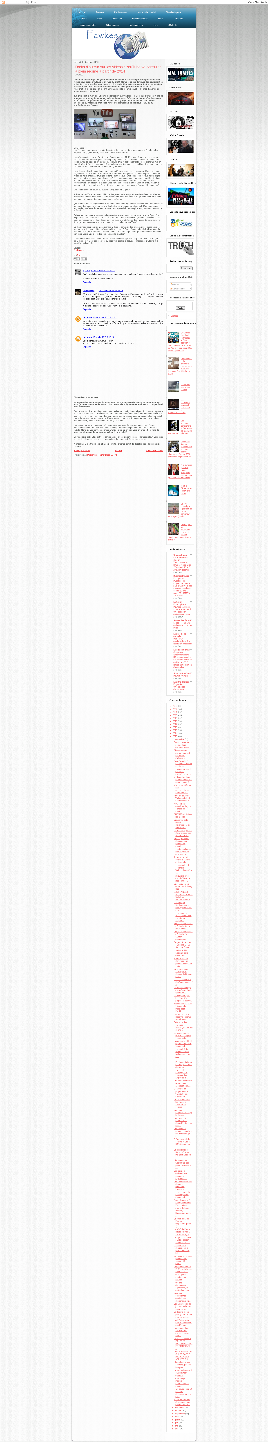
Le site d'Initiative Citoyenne (181, 651)
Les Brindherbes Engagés (181, 683)
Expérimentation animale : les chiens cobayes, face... (182, 1332)
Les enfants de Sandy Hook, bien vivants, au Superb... (182, 917)
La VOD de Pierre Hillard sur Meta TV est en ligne (182, 1232)
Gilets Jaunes (112, 25)
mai (177, 1426)
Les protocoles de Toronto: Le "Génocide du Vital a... (183, 869)
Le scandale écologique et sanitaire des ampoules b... (181, 1074)
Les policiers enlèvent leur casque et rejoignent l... (180, 1175)
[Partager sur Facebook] (85, 258)
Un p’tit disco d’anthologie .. (179, 688)
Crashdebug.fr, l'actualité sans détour (180, 557)
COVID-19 (172, 25)
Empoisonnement (140, 19)
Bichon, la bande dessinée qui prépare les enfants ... (181, 842)
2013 (175, 736)
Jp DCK (86, 270)
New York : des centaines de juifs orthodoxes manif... (182, 808)
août (177, 1417)
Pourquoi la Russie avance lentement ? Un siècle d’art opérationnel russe (182, 610)
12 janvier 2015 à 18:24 (103, 337)
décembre (180, 739)
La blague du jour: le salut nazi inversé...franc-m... (183, 771)
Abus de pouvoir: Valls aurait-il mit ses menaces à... (182, 798)
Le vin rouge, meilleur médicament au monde (181, 1382)
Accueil (82, 12)
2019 (175, 718)
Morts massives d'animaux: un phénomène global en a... (183, 962)
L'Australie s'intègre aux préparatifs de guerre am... (183, 990)
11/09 (99, 19)
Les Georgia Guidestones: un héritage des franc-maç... (183, 906)
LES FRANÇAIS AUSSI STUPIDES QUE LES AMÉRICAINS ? (183, 896)
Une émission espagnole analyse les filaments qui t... (183, 1132)
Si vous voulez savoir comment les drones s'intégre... (182, 754)
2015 (175, 730)
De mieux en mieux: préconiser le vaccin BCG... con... (183, 1260)
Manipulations (120, 12)
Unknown (87, 317)
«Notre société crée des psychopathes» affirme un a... (182, 789)
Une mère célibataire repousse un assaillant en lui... (183, 1083)
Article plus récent (82, 450)
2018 (175, 721)
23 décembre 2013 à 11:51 (104, 317)
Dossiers (100, 12)
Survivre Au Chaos (182, 673)
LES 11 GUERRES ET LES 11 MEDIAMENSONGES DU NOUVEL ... (183, 1343)
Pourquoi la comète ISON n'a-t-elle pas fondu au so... (183, 1269)
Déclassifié (117, 19)
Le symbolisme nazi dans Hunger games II (183, 1373)
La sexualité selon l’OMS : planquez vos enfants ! (182, 1035)
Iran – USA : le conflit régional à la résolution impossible (182, 641)
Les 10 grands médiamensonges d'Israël (182, 1277)
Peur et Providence (182, 676)
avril (177, 1429)
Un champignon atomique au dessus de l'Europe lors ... (183, 973)
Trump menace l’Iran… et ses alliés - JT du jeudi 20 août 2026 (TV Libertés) (182, 566)
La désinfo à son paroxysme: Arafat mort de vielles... (183, 1314)
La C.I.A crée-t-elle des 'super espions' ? (183, 982)
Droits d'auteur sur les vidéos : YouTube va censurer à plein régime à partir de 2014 (118, 69)
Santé (160, 19)
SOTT (80, 255)
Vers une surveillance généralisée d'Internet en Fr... (182, 1297)
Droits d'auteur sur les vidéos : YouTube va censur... (182, 1103)
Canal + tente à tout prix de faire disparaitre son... (183, 745)
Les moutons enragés (179, 635)
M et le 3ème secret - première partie (186, 490)
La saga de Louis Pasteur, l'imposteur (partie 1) (182, 1212)
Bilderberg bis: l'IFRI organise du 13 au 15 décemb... (183, 1043)
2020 (175, 715)
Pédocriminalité (136, 25)
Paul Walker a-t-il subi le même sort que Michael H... (183, 1322)
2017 (175, 724)
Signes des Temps (182, 620)
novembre (180, 1408)
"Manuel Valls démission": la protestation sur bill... (181, 1249)
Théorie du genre (173, 12)
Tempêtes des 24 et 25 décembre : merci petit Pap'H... (183, 1007)
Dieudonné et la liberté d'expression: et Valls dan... (182, 824)
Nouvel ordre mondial (146, 12)
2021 (175, 712)
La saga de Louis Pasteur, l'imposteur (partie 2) (182, 1223)
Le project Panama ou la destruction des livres (182, 625)
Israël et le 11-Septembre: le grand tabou (181, 953)
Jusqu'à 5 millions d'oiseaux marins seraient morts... (182, 1402)
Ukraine (83, 19)
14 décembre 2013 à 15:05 (111, 290)
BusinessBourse (181, 576)
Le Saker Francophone (179, 603)
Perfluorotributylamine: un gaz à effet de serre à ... (183, 1064)
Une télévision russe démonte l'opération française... (183, 1185)
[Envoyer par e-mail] (75, 258)
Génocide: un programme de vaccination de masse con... (181, 1093)
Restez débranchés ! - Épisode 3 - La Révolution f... (183, 926)
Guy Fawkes (88, 290)
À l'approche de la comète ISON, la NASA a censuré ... (182, 1143)
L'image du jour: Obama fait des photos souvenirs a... (182, 1164)
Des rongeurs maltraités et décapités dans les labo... (183, 1122)
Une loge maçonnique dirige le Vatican (183, 1112)
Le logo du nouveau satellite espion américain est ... (182, 1240)
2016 (175, 727)
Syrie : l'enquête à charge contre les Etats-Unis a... (182, 1202)
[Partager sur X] (82, 258)
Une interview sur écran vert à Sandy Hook (183, 886)
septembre (180, 1414)
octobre (179, 1410)
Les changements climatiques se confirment (182, 1194)
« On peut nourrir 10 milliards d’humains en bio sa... (183, 1393)
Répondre (87, 282)
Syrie (155, 25)
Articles (175, 284)
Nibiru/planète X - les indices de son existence (183, 763)
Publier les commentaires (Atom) (102, 455)
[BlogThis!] (78, 258)
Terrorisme (178, 19)
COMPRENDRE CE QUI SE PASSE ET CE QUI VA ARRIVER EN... (183, 1355)
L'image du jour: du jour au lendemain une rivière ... (182, 1306)
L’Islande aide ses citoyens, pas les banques (182, 1365)
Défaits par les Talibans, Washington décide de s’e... (183, 1026)
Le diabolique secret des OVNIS (185, 386)
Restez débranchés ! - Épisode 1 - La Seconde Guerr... (183, 945)
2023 (175, 706)
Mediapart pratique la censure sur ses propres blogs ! (183, 779)
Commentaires (178, 289)
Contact (174, 316)
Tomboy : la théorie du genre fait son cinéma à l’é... (182, 859)
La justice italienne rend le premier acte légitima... (182, 851)
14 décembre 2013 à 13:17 (103, 270)
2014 (175, 733)
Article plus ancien (154, 450)
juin (177, 1423)
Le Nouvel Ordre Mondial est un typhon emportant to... (182, 1053)
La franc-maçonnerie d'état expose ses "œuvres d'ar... (183, 833)
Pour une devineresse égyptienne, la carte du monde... (182, 1287)
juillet (178, 1420)
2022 (175, 709)
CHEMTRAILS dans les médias (183, 815)
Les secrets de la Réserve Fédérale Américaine (182, 1017)
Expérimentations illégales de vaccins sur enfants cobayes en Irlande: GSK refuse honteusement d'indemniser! (182, 661)
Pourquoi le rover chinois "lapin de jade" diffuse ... (182, 878)
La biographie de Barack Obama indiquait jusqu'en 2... (182, 1154)
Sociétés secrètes (88, 25)
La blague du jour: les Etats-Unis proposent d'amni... (183, 998)
